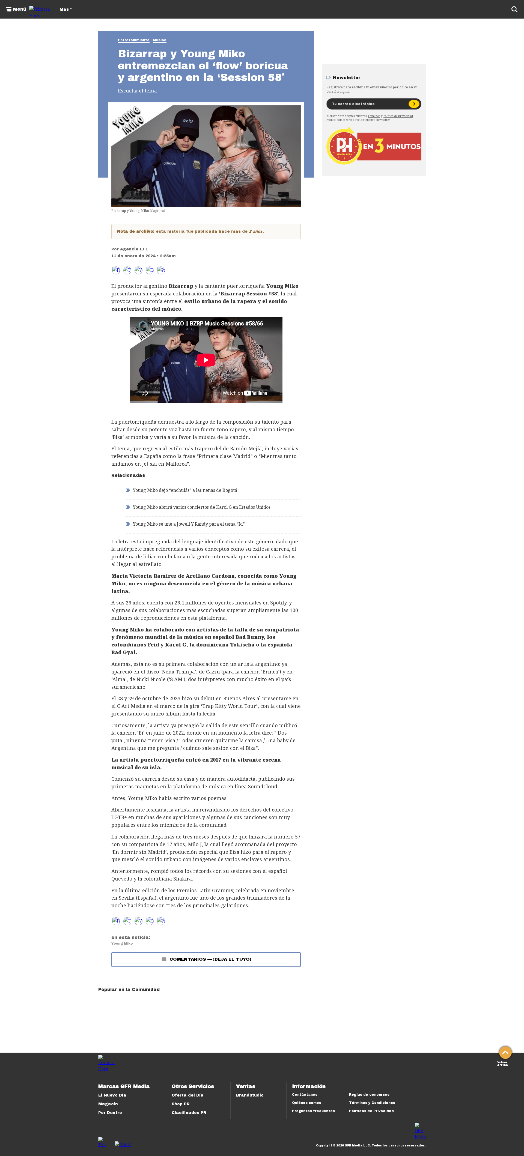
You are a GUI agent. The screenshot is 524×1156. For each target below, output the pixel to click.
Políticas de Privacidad (371, 1111)
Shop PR (181, 1104)
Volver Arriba (502, 1063)
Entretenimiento (134, 40)
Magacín (108, 1104)
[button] (127, 270)
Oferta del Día (188, 1095)
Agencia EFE (134, 249)
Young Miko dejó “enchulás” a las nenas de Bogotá (185, 490)
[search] (514, 9)
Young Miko (122, 943)
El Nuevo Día (112, 1095)
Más (64, 9)
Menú (19, 9)
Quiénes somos (306, 1103)
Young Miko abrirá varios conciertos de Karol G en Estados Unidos (201, 507)
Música (159, 40)
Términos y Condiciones (372, 1103)
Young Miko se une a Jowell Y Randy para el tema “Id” (189, 524)
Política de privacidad (398, 116)
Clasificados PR (189, 1113)
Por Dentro (110, 1113)
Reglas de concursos (369, 1095)
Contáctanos (304, 1095)
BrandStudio (250, 1095)
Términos (374, 116)
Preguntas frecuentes (313, 1111)
